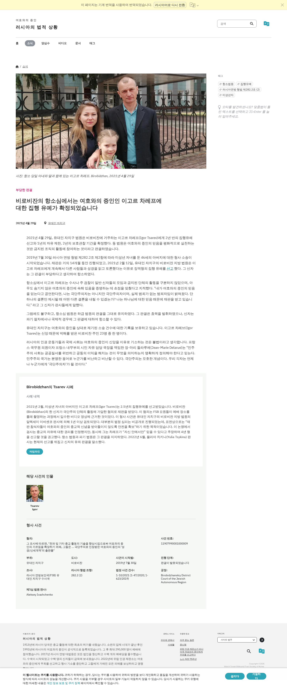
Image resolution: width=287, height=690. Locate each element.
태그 (92, 43)
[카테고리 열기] (262, 639)
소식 (30, 43)
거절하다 (256, 676)
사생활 (171, 644)
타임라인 (35, 451)
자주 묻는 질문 (187, 640)
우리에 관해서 (167, 640)
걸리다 (235, 676)
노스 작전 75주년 (188, 659)
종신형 (183, 644)
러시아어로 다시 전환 (170, 5)
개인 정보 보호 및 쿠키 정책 (63, 683)
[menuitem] (17, 43)
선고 (170, 268)
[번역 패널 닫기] (282, 5)
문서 (78, 43)
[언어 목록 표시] (194, 5)
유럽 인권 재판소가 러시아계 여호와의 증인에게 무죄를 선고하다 (191, 652)
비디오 (62, 43)
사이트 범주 (226, 639)
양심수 (45, 43)
